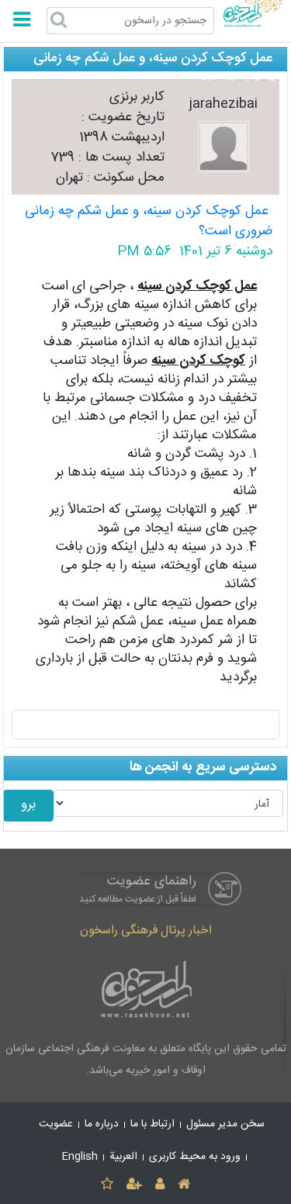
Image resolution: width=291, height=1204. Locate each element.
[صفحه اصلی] (184, 1185)
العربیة (123, 1156)
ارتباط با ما (152, 1124)
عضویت (56, 1124)
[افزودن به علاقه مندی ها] (107, 1185)
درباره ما (102, 1124)
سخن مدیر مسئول (225, 1124)
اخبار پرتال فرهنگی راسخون (146, 930)
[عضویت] (134, 1185)
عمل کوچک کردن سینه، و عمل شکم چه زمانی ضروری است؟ (148, 221)
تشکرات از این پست (145, 723)
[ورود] (160, 1185)
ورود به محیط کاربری (195, 1156)
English (80, 1156)
